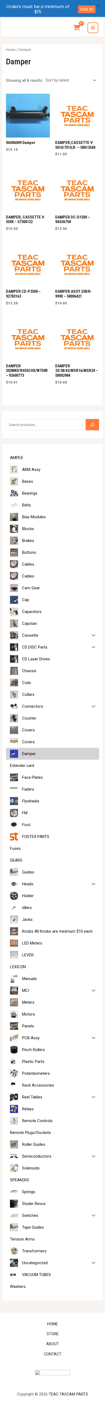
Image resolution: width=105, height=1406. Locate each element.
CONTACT (52, 1354)
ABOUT (52, 1343)
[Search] (92, 424)
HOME (52, 1324)
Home (10, 50)
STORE (53, 1333)
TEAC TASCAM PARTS (68, 1394)
